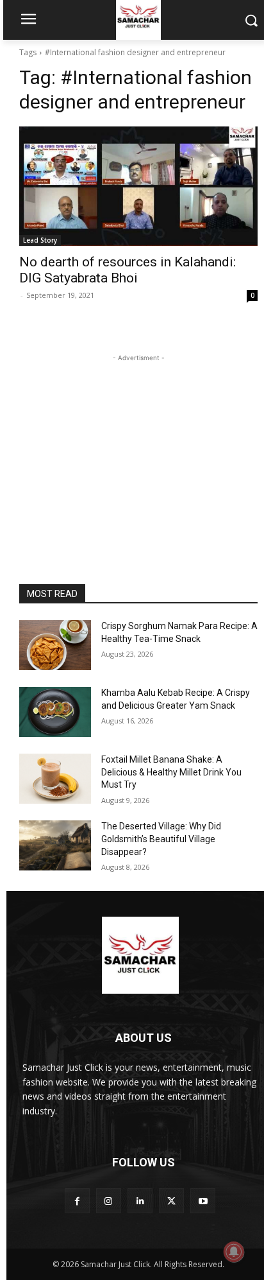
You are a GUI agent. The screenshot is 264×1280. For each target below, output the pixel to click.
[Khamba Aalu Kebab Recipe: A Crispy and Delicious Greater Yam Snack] (55, 712)
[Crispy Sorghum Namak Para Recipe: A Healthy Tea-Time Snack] (55, 645)
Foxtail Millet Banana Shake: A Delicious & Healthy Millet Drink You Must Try (171, 772)
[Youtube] (202, 1200)
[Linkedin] (140, 1200)
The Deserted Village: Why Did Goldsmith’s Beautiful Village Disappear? (161, 838)
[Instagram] (108, 1200)
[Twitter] (171, 1200)
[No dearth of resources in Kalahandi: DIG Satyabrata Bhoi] (138, 186)
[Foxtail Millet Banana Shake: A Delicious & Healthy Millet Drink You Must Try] (55, 779)
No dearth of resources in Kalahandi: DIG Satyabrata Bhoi (127, 270)
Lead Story (40, 240)
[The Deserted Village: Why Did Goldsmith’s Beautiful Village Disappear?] (55, 845)
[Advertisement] (138, 445)
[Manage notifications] (234, 1251)
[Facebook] (77, 1200)
